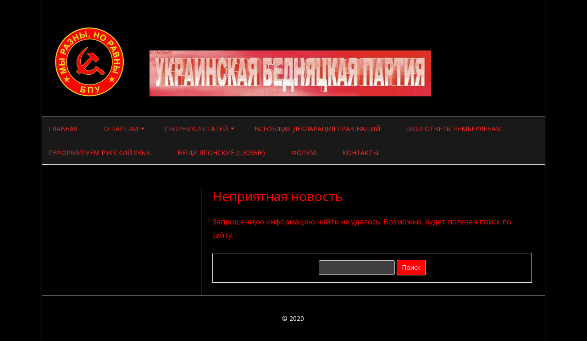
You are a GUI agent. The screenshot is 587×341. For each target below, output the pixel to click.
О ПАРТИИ (121, 128)
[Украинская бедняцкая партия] (90, 94)
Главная (63, 128)
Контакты (360, 152)
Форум (304, 152)
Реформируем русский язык (100, 152)
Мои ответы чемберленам (454, 128)
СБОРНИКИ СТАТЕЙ (196, 128)
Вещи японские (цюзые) (221, 152)
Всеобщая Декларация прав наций (317, 128)
